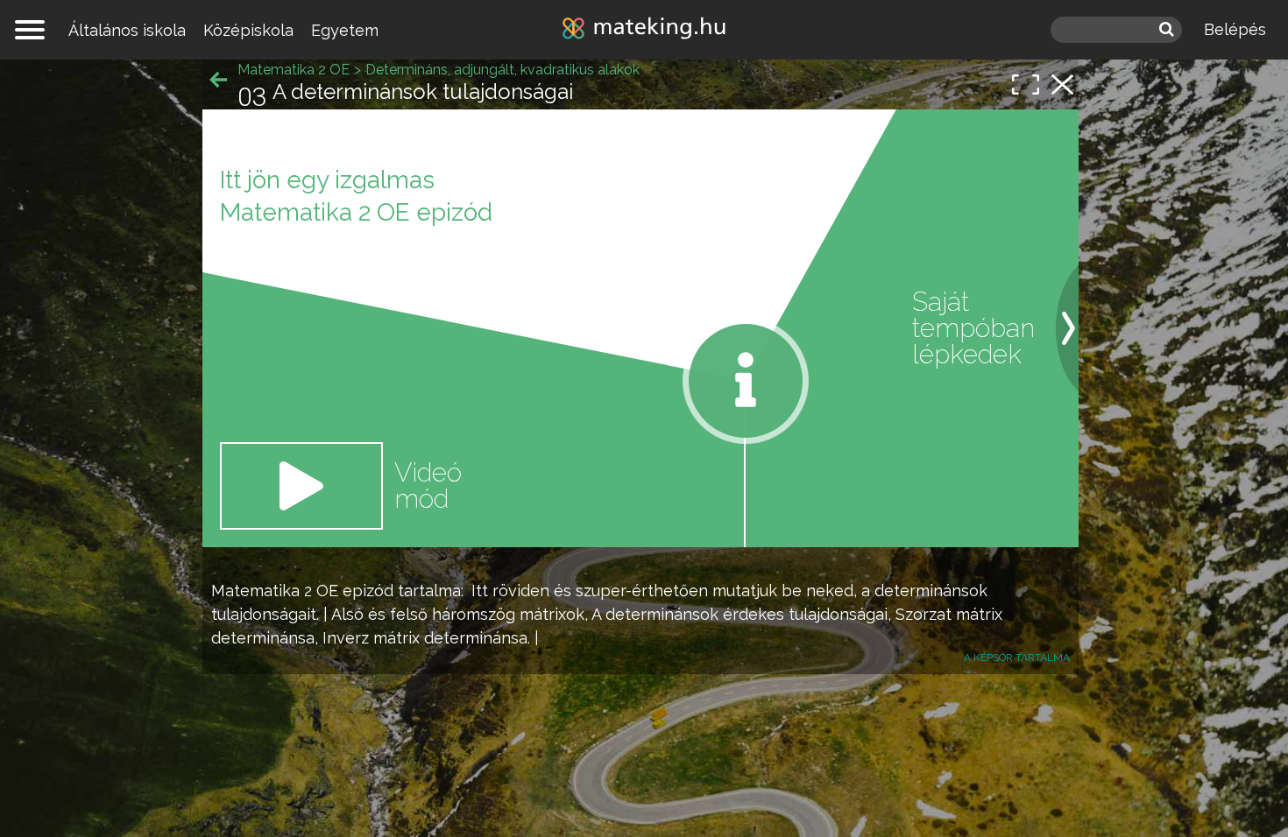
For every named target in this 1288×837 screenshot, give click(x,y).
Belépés (1235, 29)
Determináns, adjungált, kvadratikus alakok (502, 69)
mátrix (979, 614)
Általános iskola (127, 30)
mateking (644, 30)
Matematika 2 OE (274, 590)
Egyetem (345, 30)
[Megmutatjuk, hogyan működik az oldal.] (746, 381)
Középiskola (248, 30)
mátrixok (552, 614)
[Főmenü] (30, 30)
